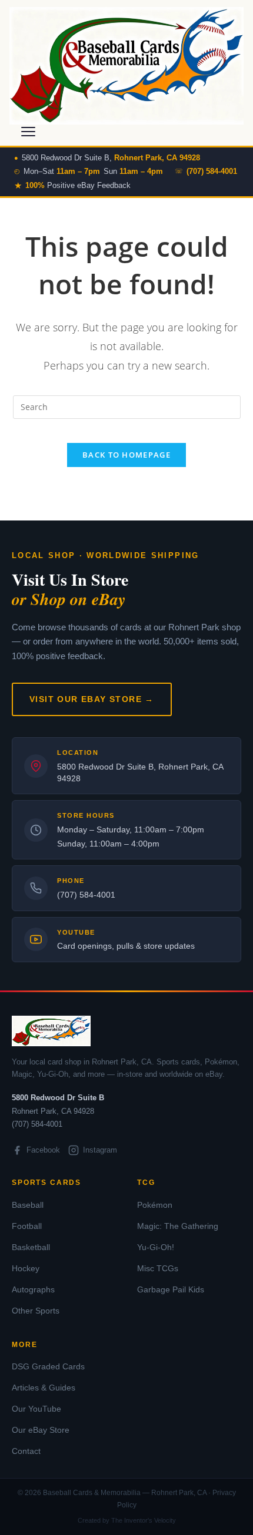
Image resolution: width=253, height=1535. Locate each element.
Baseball (28, 1205)
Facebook (43, 1150)
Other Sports (35, 1310)
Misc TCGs (157, 1268)
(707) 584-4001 (86, 894)
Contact (26, 1451)
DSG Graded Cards (48, 1366)
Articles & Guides (43, 1387)
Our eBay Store (40, 1430)
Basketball (31, 1247)
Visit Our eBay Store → (91, 699)
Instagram (100, 1150)
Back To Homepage (126, 454)
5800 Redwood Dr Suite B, (111, 158)
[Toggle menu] (28, 132)
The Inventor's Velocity (143, 1520)
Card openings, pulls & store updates (126, 945)
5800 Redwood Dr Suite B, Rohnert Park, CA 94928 (140, 772)
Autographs (33, 1289)
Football (27, 1226)
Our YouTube (36, 1408)
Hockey (25, 1268)
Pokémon (154, 1205)
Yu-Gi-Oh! (155, 1247)
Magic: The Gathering (177, 1226)
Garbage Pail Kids (170, 1289)
